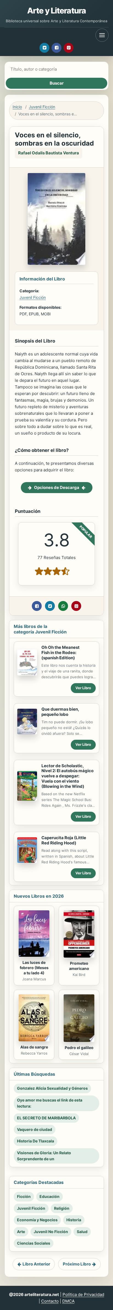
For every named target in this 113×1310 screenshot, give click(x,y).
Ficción (24, 1196)
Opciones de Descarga (56, 487)
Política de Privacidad (83, 1294)
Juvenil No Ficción (51, 1231)
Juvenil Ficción (42, 106)
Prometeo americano (79, 966)
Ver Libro (83, 688)
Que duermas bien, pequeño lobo (60, 712)
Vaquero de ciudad (34, 1129)
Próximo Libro (77, 1264)
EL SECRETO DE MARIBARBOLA (46, 1118)
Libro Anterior (36, 1264)
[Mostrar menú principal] (102, 35)
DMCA (68, 1301)
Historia (73, 1219)
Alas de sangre (34, 1047)
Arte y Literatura (56, 10)
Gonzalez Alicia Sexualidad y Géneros (52, 1088)
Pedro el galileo (79, 1047)
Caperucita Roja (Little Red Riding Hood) (63, 840)
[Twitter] (44, 48)
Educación (49, 1196)
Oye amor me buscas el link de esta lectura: (49, 1103)
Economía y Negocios (37, 1219)
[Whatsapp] (63, 606)
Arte (21, 1231)
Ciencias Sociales (33, 1243)
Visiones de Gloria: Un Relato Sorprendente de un (44, 1155)
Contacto (50, 1301)
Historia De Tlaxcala (35, 1141)
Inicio (17, 106)
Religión (61, 1208)
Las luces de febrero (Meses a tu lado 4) (34, 967)
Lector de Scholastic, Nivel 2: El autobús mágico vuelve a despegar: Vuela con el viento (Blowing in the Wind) (67, 776)
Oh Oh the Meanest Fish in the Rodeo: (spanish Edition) (60, 652)
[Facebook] (56, 48)
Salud (82, 1231)
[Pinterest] (69, 48)
